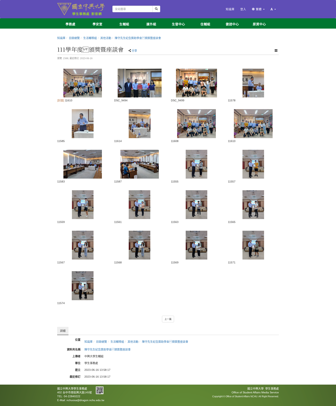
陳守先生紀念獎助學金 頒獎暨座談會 (138, 37)
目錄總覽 (74, 37)
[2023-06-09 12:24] (139, 83)
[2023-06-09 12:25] (196, 83)
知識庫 (61, 37)
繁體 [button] (259, 9)
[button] (273, 9)
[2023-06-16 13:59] (253, 83)
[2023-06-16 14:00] (196, 123)
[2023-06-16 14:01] (196, 164)
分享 (134, 50)
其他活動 (105, 37)
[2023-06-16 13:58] (82, 83)
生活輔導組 (90, 37)
